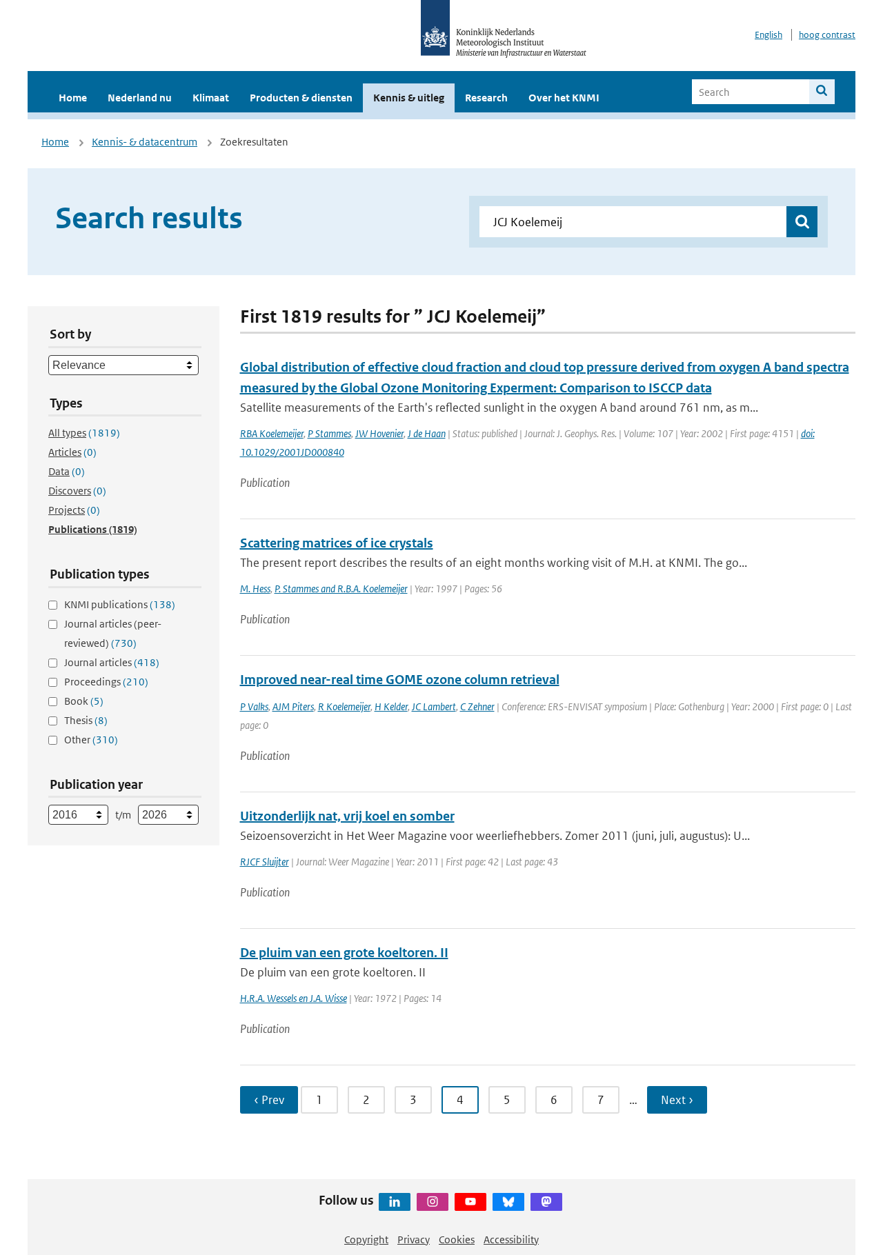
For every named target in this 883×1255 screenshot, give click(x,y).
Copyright (366, 1239)
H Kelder (391, 706)
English (768, 35)
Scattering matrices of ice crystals (336, 543)
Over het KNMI (563, 97)
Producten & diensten (301, 97)
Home (73, 97)
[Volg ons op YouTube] (470, 1202)
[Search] (822, 91)
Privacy (413, 1239)
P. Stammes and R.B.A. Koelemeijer (341, 588)
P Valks (254, 706)
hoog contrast (827, 35)
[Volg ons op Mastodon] (546, 1202)
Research (486, 97)
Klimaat (210, 97)
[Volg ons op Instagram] (432, 1202)
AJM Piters (293, 706)
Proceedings (106, 681)
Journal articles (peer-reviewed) (112, 633)
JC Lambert (434, 706)
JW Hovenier (379, 433)
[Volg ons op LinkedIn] (394, 1202)
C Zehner (477, 706)
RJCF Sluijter (264, 861)
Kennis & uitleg (408, 97)
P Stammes (329, 433)
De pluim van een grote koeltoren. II (344, 953)
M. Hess (255, 588)
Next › (677, 1099)
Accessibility (511, 1239)
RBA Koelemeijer (272, 433)
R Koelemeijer (344, 706)
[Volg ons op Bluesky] (508, 1202)
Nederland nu (140, 97)
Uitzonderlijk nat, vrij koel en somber (347, 816)
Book (83, 700)
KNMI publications (119, 604)
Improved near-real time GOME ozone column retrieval (399, 679)
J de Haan (427, 433)
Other (91, 739)
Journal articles (111, 662)
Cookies (457, 1239)
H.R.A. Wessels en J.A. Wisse (293, 998)
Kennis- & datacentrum (144, 141)
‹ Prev (269, 1099)
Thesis (86, 720)
